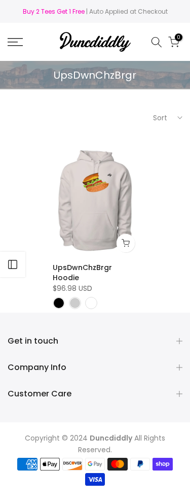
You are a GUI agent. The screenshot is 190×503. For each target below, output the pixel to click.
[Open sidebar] (12, 264)
